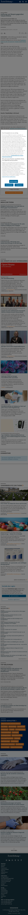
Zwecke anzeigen (13, 181)
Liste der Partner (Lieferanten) (8, 176)
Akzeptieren (19, 185)
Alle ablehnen (9, 185)
